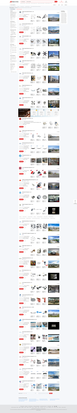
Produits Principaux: (21, 14)
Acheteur (54, 4)
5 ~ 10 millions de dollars (13, 49)
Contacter (22, 32)
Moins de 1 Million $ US (13, 46)
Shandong (12, 65)
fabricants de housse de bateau (41, 3)
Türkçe (57, 407)
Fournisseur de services (13, 27)
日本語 (25, 407)
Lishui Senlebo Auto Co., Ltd (27, 282)
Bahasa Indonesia (64, 407)
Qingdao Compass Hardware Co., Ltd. (27, 97)
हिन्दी (52, 407)
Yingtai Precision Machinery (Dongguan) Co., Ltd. (29, 356)
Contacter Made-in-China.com (43, 406)
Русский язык (41, 407)
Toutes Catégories (13, 4)
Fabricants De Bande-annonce (65, 14)
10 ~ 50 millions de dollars (13, 47)
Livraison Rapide (13, 33)
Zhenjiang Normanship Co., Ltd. (26, 155)
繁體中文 (23, 407)
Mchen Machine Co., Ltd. (26, 270)
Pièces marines (24, 216)
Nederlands (49, 407)
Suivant (50, 393)
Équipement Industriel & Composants (13, 14)
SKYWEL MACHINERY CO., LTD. (26, 36)
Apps (62, 4)
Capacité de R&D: (21, 15)
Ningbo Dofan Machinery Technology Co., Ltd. (28, 221)
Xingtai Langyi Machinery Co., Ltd (27, 48)
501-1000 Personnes (13, 61)
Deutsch (33, 407)
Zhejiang (12, 67)
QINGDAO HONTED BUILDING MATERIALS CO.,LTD (29, 319)
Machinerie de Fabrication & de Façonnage (13, 12)
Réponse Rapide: (21, 52)
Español (30, 407)
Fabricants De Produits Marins (65, 16)
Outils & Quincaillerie (12, 17)
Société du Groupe (13, 25)
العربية (47, 407)
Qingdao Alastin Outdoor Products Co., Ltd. (28, 60)
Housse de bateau (30, 216)
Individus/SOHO (12, 26)
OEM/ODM (12, 31)
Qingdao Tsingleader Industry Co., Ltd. (27, 204)
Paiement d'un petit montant (13, 34)
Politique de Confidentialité (36, 406)
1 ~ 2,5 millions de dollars (13, 52)
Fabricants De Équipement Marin (65, 15)
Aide (58, 4)
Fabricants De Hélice (63, 20)
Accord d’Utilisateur (30, 406)
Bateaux (35, 216)
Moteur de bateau (29, 218)
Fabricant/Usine (13, 24)
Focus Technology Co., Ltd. (38, 408)
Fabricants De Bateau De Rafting (65, 13)
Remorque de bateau (39, 216)
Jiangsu (12, 68)
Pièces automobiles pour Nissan (45, 218)
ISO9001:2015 (12, 39)
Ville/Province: (21, 16)
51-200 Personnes (13, 57)
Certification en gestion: (22, 53)
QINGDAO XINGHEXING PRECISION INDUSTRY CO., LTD (30, 179)
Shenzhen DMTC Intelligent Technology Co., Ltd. (29, 233)
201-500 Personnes (13, 60)
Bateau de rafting (52, 218)
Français (28, 407)
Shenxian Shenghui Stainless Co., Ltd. (27, 23)
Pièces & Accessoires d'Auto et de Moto (13, 15)
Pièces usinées (45, 216)
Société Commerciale (12, 23)
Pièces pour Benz (51, 216)
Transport (12, 18)
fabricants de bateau (28, 3)
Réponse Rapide (13, 32)
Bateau (20, 216)
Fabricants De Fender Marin (64, 22)
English (17, 407)
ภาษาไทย (55, 407)
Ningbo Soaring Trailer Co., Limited (28, 307)
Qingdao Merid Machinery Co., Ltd (27, 85)
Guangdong (12, 66)
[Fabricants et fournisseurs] (14, 1)
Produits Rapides (49, 406)
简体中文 (20, 407)
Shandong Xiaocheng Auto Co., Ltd (28, 142)
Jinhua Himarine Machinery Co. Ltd (27, 331)
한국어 (44, 407)
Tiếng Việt (60, 407)
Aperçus (53, 406)
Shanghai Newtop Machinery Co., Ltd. (27, 257)
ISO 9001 (12, 37)
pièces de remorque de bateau (36, 218)
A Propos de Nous (22, 406)
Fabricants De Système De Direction (65, 17)
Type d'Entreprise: (21, 26)
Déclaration (26, 406)
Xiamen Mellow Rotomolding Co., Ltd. (27, 118)
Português (36, 407)
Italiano (38, 407)
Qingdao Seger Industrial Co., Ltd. (27, 245)
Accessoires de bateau (22, 218)
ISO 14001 (12, 38)
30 (24, 393)
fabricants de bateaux (47, 3)
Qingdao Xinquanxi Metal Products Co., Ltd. (28, 130)
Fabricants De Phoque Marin (64, 21)
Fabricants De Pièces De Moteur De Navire (66, 19)
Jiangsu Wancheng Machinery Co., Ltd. (27, 294)
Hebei (11, 69)
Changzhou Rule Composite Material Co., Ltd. (28, 380)
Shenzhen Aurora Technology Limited (27, 368)
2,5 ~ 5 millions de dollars (13, 51)
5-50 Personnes (13, 56)
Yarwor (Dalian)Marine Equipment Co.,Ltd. (28, 167)
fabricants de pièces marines (34, 3)
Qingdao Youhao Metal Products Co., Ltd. (28, 11)
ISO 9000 (12, 40)
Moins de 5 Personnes (13, 59)
